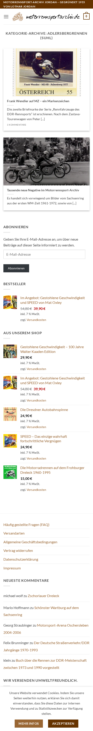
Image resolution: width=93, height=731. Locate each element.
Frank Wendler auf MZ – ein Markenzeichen (38, 101)
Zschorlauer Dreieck (43, 595)
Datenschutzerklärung (20, 559)
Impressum (12, 568)
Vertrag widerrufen (18, 550)
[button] (6, 16)
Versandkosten (36, 320)
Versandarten (14, 533)
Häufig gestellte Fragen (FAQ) (26, 524)
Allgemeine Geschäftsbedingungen (30, 542)
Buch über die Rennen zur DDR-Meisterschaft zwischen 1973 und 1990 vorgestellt (45, 664)
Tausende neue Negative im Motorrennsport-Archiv (43, 190)
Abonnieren (16, 268)
